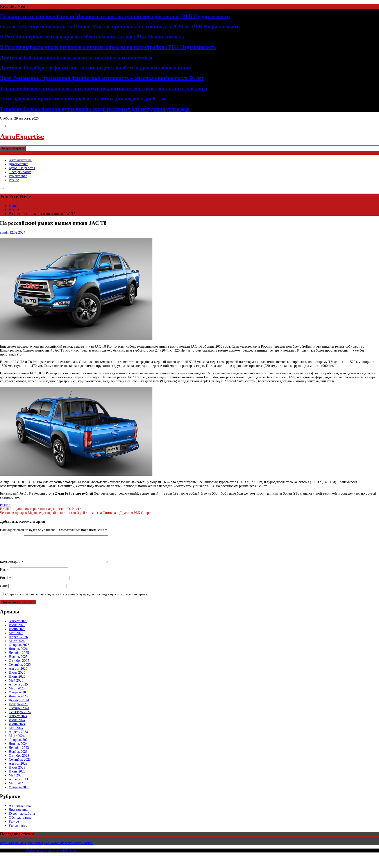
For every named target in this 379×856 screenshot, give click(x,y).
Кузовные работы (22, 168)
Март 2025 (17, 688)
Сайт (3, 586)
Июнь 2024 (17, 724)
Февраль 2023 (19, 787)
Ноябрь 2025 (18, 656)
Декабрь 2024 (19, 700)
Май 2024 (16, 728)
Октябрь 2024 (19, 708)
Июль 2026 (17, 625)
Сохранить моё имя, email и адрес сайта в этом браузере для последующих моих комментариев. (76, 594)
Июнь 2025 (17, 676)
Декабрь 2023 (19, 747)
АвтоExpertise (22, 136)
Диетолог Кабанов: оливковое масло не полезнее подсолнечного (76, 57)
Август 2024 (18, 716)
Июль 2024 (17, 720)
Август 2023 (18, 763)
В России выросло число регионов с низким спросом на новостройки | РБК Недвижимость (108, 47)
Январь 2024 (18, 743)
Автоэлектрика (20, 160)
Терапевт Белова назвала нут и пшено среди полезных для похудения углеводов (95, 109)
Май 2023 (16, 775)
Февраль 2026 (19, 645)
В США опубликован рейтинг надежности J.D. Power (40, 509)
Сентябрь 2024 (20, 712)
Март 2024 (17, 736)
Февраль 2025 (19, 692)
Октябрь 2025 (19, 660)
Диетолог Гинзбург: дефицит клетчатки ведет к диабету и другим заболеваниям (96, 68)
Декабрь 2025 (19, 653)
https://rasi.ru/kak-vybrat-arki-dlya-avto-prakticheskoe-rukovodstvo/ (46, 843)
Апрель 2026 (18, 637)
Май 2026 (16, 633)
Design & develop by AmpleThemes (51, 850)
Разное (14, 180)
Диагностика (18, 164)
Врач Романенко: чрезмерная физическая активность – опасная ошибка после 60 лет (102, 78)
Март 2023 (17, 783)
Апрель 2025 (18, 684)
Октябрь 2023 (19, 755)
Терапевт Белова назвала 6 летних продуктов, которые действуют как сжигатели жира (103, 88)
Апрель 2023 (18, 779)
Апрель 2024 (18, 732)
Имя (4, 569)
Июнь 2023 (17, 771)
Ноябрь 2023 (18, 751)
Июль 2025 (17, 672)
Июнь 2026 (17, 629)
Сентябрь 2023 (20, 759)
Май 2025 (16, 680)
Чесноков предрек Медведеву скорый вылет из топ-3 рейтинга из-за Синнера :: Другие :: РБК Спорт (75, 513)
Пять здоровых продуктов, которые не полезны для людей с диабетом (83, 99)
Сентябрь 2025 (20, 664)
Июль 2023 (17, 767)
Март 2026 (17, 641)
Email (5, 578)
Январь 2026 (18, 649)
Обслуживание (20, 172)
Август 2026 (18, 621)
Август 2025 (18, 668)
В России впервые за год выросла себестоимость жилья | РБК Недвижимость (92, 37)
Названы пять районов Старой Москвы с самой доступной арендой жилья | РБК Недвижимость (115, 16)
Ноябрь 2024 (18, 704)
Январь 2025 (18, 696)
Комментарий (11, 562)
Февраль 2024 (19, 740)
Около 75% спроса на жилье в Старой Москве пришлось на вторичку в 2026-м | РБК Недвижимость (120, 26)
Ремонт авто (18, 176)
